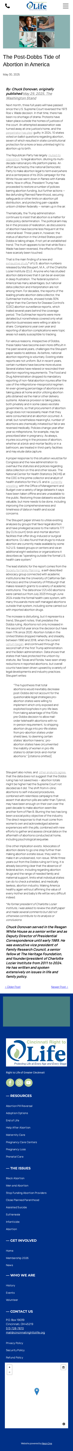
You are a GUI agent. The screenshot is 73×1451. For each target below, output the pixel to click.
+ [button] (9, 1367)
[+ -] (36, 1395)
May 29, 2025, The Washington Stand (29, 95)
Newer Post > (59, 987)
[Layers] (63, 1367)
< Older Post (13, 987)
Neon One (47, 1443)
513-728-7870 (15, 1328)
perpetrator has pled (19, 133)
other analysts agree (52, 772)
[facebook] (10, 1083)
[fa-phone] (7, 8)
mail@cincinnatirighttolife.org (25, 1332)
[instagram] (19, 1083)
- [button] (9, 1372)
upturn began (15, 644)
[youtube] (28, 1083)
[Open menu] (66, 6)
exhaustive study (17, 263)
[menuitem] (36, 1106)
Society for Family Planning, (23, 570)
